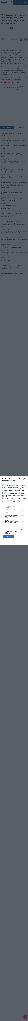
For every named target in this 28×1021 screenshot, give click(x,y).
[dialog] (14, 510)
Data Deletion (5, 542)
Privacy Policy (22, 542)
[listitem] (14, 507)
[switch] (22, 510)
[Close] (24, 479)
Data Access (14, 542)
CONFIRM (8, 536)
